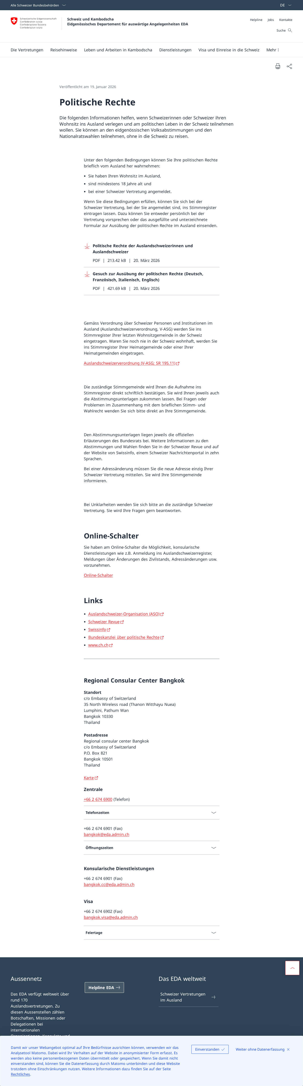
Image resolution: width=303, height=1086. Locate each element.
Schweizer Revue (104, 621)
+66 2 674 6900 (98, 799)
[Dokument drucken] (277, 66)
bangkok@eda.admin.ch (106, 834)
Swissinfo (97, 629)
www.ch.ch (98, 645)
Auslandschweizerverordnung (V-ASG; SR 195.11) (129, 363)
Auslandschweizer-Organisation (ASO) (123, 613)
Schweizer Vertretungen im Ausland (182, 997)
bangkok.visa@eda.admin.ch (111, 917)
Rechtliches (20, 1074)
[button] (27, 50)
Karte (89, 777)
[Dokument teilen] (289, 66)
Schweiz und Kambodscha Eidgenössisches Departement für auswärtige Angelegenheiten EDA (127, 21)
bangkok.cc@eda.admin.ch (109, 884)
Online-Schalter (98, 575)
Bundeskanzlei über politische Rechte (123, 637)
